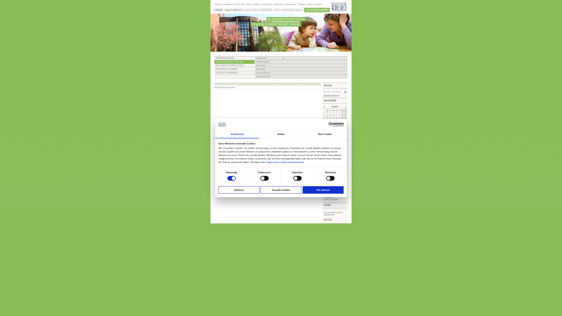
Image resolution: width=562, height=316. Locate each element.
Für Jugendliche (263, 73)
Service (217, 4)
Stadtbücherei (317, 10)
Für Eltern (260, 66)
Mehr (328, 220)
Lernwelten (261, 58)
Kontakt (256, 4)
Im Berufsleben (262, 62)
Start (218, 10)
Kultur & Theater (258, 10)
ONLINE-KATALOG (331, 96)
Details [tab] (281, 134)
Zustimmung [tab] (237, 134)
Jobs (248, 4)
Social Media (267, 4)
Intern (310, 4)
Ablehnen (239, 190)
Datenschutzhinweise (292, 162)
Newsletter (227, 4)
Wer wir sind (239, 4)
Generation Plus (263, 77)
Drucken (318, 4)
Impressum (273, 162)
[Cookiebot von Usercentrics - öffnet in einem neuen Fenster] (331, 124)
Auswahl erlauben (281, 190)
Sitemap (302, 4)
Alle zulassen (323, 190)
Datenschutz (291, 4)
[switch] (264, 178)
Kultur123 (233, 10)
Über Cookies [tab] (325, 134)
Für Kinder (260, 69)
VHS (277, 10)
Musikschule (292, 10)
